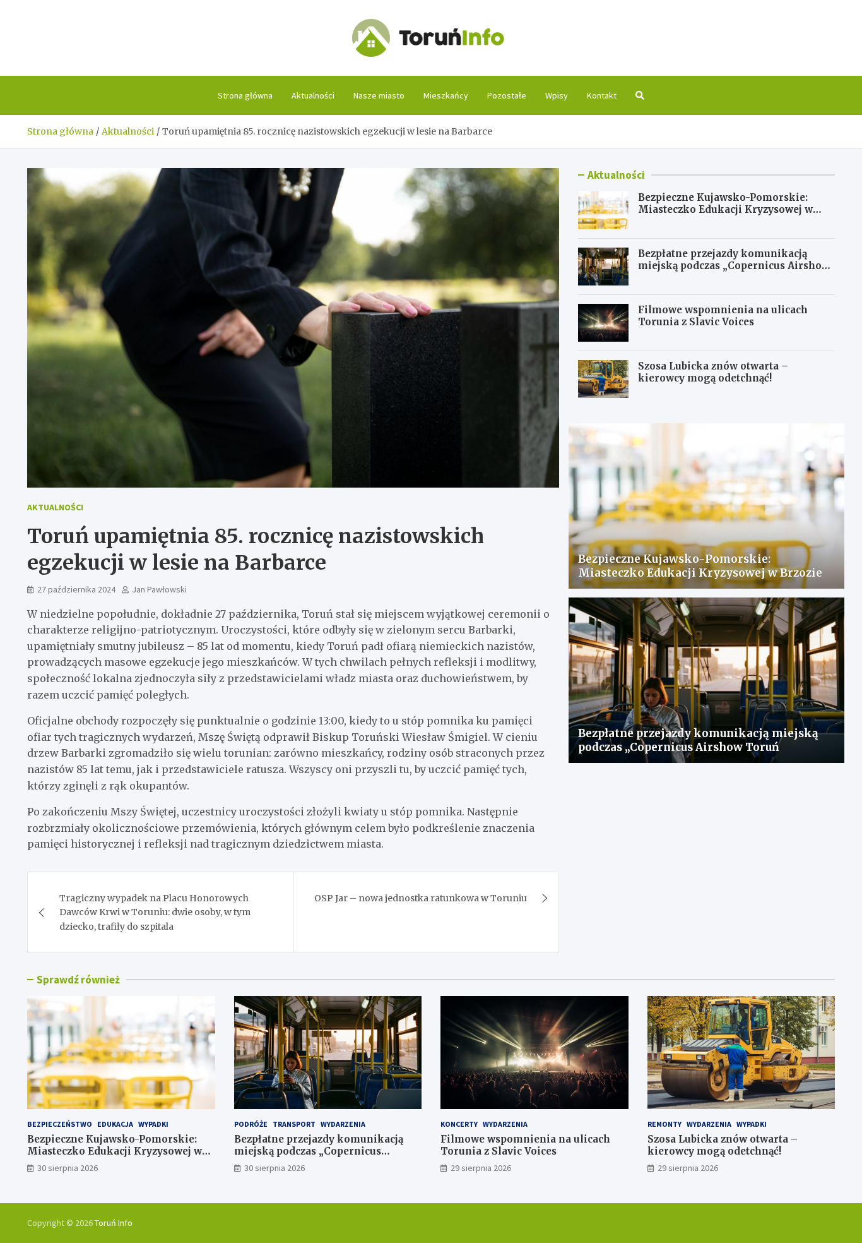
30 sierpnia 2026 (67, 1168)
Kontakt (602, 95)
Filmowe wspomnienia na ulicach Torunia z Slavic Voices (723, 316)
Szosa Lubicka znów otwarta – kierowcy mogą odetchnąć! (713, 372)
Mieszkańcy (445, 95)
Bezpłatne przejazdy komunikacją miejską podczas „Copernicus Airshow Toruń (734, 266)
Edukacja (115, 1124)
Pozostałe (506, 95)
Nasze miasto (378, 95)
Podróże (251, 1124)
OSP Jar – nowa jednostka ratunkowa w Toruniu (420, 898)
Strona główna (245, 95)
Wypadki (153, 1124)
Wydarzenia (343, 1124)
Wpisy (556, 95)
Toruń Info (114, 1222)
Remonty (664, 1124)
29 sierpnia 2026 (481, 1168)
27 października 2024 (76, 589)
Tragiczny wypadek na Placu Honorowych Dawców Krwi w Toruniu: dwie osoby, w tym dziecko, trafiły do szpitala (155, 912)
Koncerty (459, 1124)
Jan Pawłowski (159, 589)
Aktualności (313, 95)
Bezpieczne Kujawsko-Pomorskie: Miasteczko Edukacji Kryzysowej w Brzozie (725, 209)
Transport (294, 1124)
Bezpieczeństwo (59, 1124)
